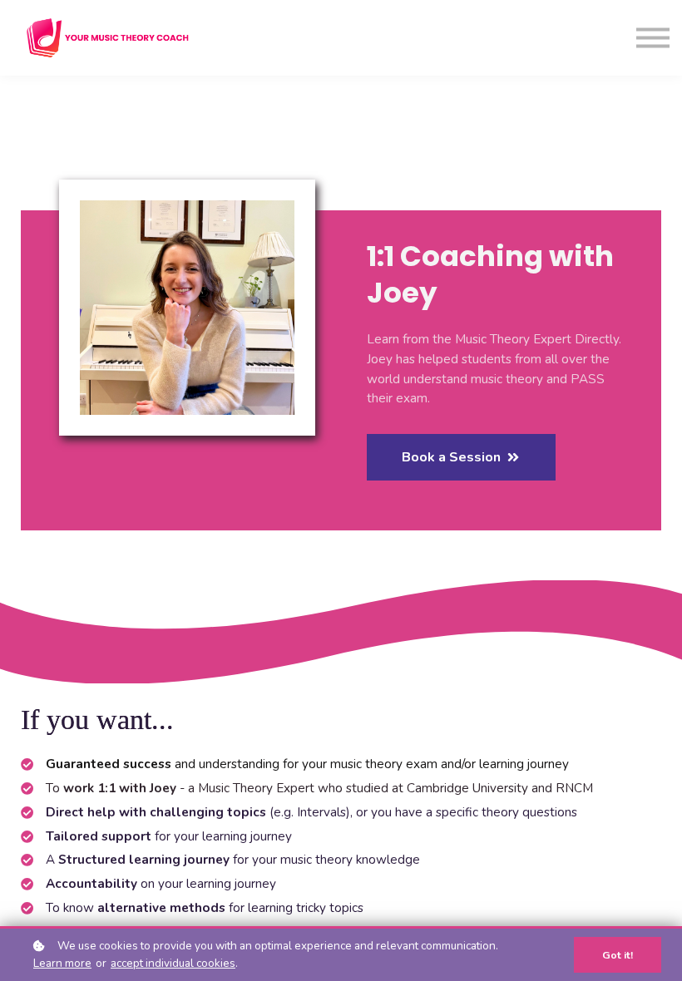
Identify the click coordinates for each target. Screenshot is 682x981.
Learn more (62, 963)
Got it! (617, 955)
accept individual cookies (173, 963)
